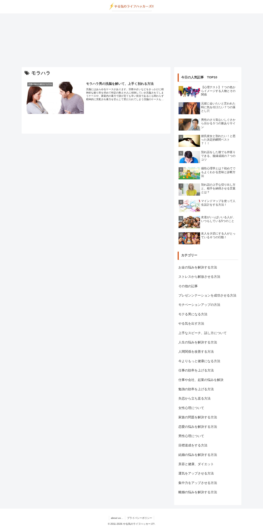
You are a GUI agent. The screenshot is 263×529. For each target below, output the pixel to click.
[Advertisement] (131, 40)
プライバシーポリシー (139, 517)
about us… (117, 517)
